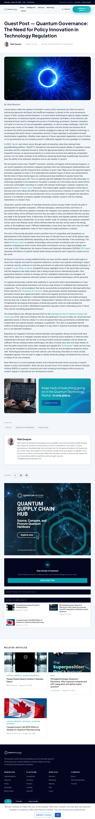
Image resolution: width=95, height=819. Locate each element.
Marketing (50, 7)
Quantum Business (54, 44)
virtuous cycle (26, 188)
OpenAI (15, 144)
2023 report (85, 248)
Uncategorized (67, 44)
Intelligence (31, 7)
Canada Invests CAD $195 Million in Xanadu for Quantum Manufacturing (30, 621)
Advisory (41, 7)
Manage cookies (43, 815)
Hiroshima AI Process (31, 291)
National (44, 44)
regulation (43, 427)
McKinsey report (17, 242)
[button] (15, 475)
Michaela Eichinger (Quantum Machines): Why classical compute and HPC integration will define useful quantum (73, 608)
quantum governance (25, 427)
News (22, 7)
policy (9, 427)
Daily (52, 675)
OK (58, 815)
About (23, 11)
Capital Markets (14, 675)
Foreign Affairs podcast (22, 268)
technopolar (67, 345)
